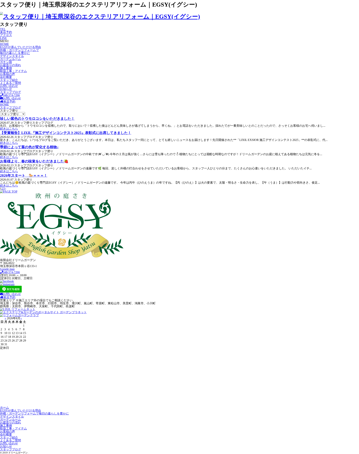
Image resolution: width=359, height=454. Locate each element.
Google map (7, 269)
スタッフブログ (10, 92)
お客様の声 (7, 74)
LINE (3, 38)
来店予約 (6, 32)
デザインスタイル (12, 56)
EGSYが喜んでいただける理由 (20, 47)
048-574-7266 (11, 95)
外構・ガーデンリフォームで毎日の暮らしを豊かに (19, 51)
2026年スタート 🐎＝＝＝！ (23, 175)
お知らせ (6, 89)
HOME (4, 44)
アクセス (6, 35)
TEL (3, 29)
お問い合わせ (9, 86)
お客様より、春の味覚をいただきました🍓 (34, 161)
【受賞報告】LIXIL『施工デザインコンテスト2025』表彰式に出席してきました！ (65, 133)
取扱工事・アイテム (13, 71)
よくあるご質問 (10, 83)
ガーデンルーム (10, 59)
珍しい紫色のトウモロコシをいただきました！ (37, 119)
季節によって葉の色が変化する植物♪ (29, 147)
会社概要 (6, 77)
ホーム (4, 407)
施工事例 (6, 68)
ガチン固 (6, 62)
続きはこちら (9, 128)
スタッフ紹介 (9, 80)
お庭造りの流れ (10, 65)
